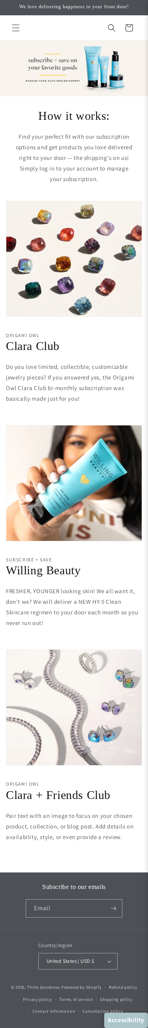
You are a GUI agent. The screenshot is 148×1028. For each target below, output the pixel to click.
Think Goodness (43, 987)
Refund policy (123, 987)
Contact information (53, 1011)
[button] (15, 28)
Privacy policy (37, 999)
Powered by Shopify (81, 987)
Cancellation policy (102, 1011)
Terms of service (75, 999)
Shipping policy (116, 999)
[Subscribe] (113, 908)
